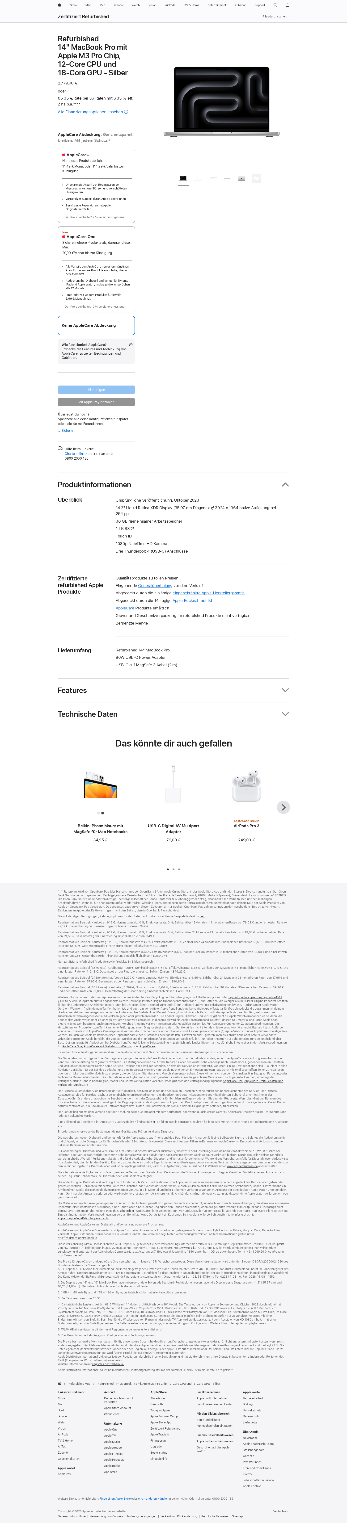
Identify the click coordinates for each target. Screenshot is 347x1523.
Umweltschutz (252, 1410)
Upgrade (156, 1446)
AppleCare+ (148, 1046)
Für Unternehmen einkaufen (215, 1404)
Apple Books (112, 1466)
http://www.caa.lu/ (70, 1255)
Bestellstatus (158, 1452)
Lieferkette (250, 1422)
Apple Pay (64, 1474)
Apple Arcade (113, 1447)
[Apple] (59, 1383)
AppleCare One (72, 1046)
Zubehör (63, 1452)
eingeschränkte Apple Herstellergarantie (209, 593)
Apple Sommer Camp (164, 1416)
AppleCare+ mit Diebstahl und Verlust (108, 1046)
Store (61, 1398)
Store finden (158, 1398)
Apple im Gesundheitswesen (215, 1441)
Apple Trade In (159, 1434)
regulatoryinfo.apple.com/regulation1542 (255, 997)
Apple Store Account (117, 1408)
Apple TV (110, 1435)
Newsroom (250, 1438)
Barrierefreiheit (253, 1398)
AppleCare (125, 608)
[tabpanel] (221, 101)
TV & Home (65, 1440)
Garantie (248, 1456)
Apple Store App (160, 1422)
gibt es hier (127, 1211)
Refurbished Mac (79, 1383)
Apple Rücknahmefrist (192, 600)
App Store (110, 1472)
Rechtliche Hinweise (214, 1516)
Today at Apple (160, 1410)
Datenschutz (251, 1416)
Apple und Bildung (208, 1420)
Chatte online (76, 454)
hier (202, 916)
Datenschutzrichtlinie (71, 1516)
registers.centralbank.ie (108, 1364)
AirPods (63, 1434)
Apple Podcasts (114, 1459)
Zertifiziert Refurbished (83, 16)
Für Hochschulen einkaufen (215, 1425)
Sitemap (237, 1516)
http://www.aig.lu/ (185, 1248)
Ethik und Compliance (257, 1468)
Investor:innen (252, 1462)
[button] (275, 5)
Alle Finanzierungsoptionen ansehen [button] (90, 111)
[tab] (183, 179)
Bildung (248, 1404)
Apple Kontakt (252, 1486)
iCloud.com (111, 1414)
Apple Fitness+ (113, 1454)
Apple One (111, 1429)
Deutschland (281, 1511)
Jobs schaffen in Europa (258, 1480)
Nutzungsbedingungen (142, 1516)
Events (247, 1474)
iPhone (62, 1416)
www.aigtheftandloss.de (242, 1166)
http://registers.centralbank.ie (77, 1238)
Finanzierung (158, 1440)
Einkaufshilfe (158, 1458)
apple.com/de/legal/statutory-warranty (83, 1218)
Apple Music (112, 1441)
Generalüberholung (155, 585)
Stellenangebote (253, 1450)
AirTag (62, 1446)
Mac (60, 1404)
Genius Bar (157, 1404)
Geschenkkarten (69, 1458)
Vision (62, 1428)
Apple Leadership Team (258, 1444)
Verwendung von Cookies (106, 1516)
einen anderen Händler (153, 1498)
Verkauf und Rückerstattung (179, 1516)
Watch (62, 1422)
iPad (61, 1410)
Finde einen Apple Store (115, 1498)
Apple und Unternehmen (212, 1398)
